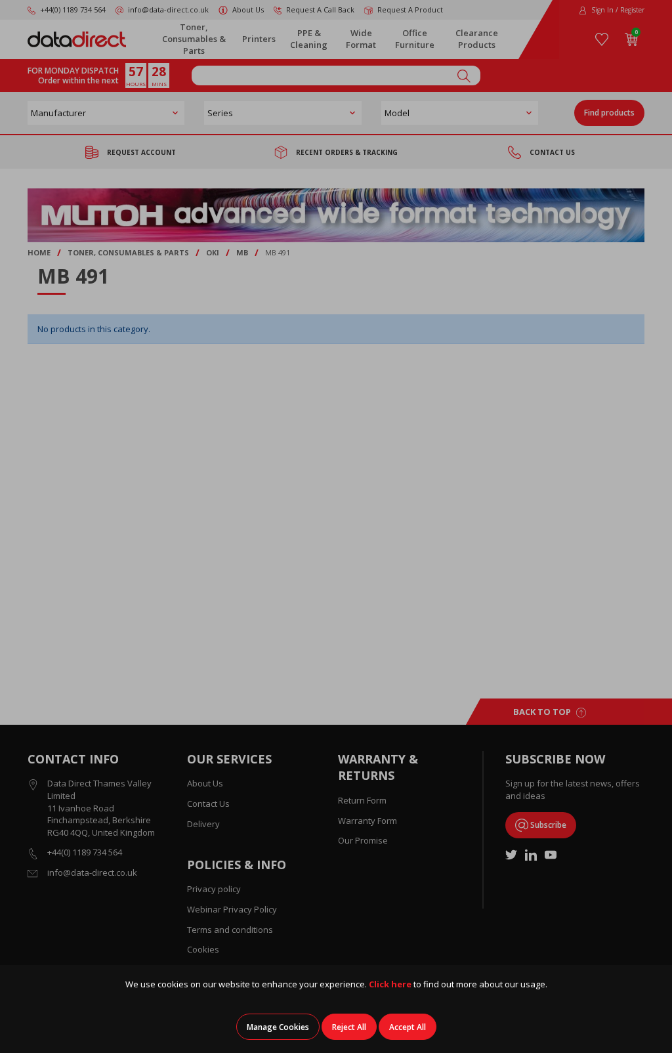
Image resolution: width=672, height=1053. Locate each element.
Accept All (407, 1027)
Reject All (349, 1027)
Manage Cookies (278, 1027)
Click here (390, 984)
